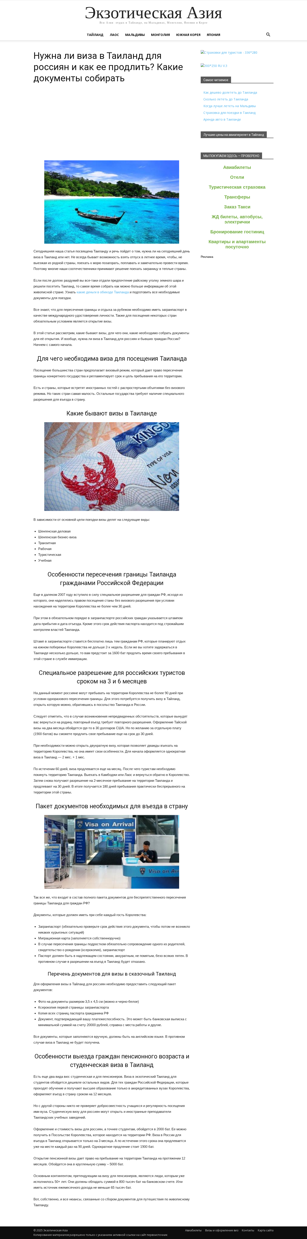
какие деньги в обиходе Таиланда (103, 292)
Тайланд (95, 35)
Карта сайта (266, 1230)
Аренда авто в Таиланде (222, 119)
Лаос (114, 35)
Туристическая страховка (237, 187)
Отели (237, 177)
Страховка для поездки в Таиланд (229, 112)
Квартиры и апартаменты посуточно (237, 244)
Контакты (248, 1230)
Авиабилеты (237, 167)
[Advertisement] (111, 126)
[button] (268, 34)
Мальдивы (135, 35)
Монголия (160, 35)
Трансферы (237, 196)
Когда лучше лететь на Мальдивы (229, 106)
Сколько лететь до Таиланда (225, 99)
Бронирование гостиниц (237, 231)
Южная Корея (188, 35)
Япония (213, 35)
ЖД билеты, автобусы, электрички (237, 219)
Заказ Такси (237, 206)
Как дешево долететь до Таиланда (230, 92)
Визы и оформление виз (221, 1230)
